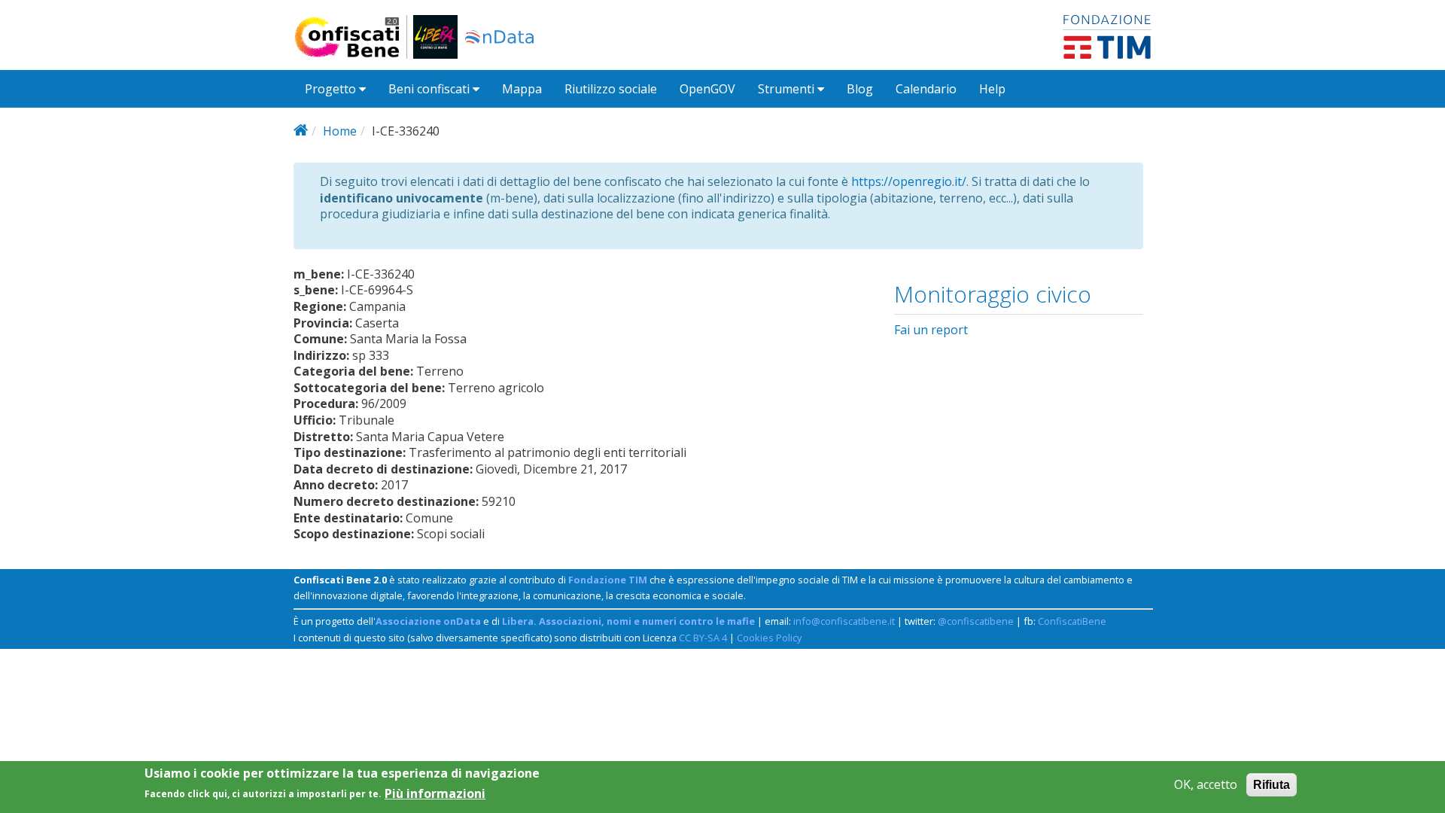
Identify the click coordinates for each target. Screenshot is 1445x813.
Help (992, 89)
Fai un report (931, 329)
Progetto (332, 89)
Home (340, 131)
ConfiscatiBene (1072, 621)
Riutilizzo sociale (610, 89)
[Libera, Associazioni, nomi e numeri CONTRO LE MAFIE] (435, 37)
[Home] (353, 37)
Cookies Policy (769, 637)
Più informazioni (435, 793)
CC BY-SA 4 (703, 637)
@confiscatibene (976, 621)
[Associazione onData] (499, 37)
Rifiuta (1271, 784)
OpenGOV (707, 89)
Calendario (926, 89)
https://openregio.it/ (908, 181)
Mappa (522, 89)
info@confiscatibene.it (844, 621)
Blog (860, 89)
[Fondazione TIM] (1107, 35)
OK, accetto (1205, 785)
